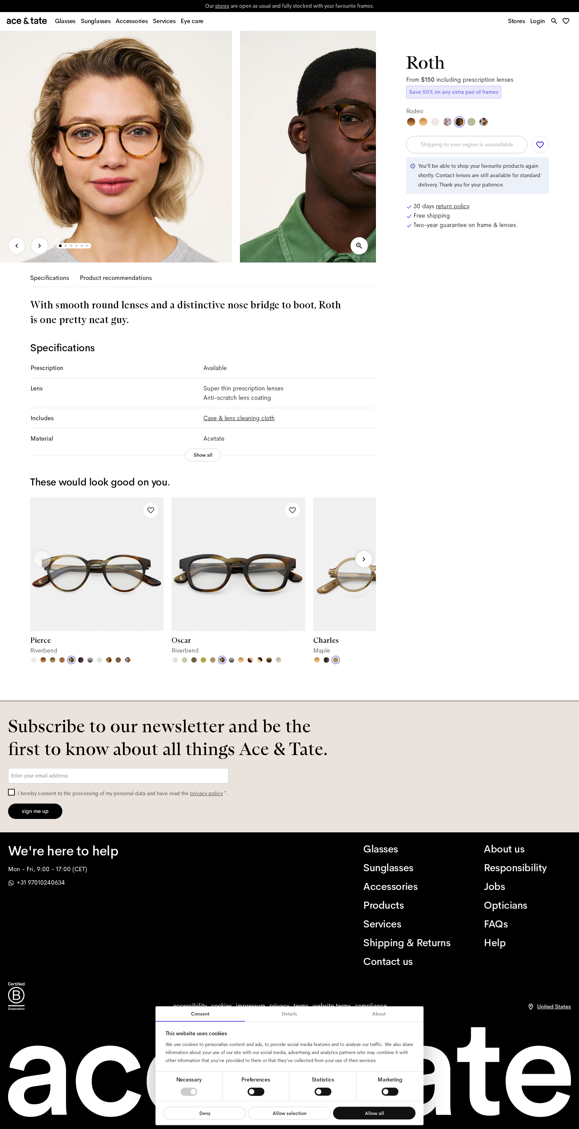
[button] (568, 21)
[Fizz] (34, 660)
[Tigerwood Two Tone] (250, 660)
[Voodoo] (269, 660)
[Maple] (212, 660)
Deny (204, 1113)
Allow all (374, 1113)
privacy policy (206, 793)
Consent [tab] (200, 1014)
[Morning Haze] (90, 660)
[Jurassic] (118, 660)
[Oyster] (278, 660)
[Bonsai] (471, 122)
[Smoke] (99, 660)
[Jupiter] (447, 122)
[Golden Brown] (62, 660)
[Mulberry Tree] (80, 660)
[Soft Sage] (184, 660)
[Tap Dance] (127, 660)
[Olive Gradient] (52, 660)
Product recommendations (116, 278)
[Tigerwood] (43, 660)
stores (222, 5)
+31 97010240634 (41, 882)
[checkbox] (11, 792)
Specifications (49, 278)
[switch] (256, 1091)
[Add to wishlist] (150, 510)
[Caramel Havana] (241, 660)
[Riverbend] (71, 660)
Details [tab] (289, 1014)
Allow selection (290, 1113)
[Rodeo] (459, 122)
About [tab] (379, 1014)
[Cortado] (109, 660)
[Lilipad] (203, 660)
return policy (452, 206)
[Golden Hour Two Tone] (259, 660)
